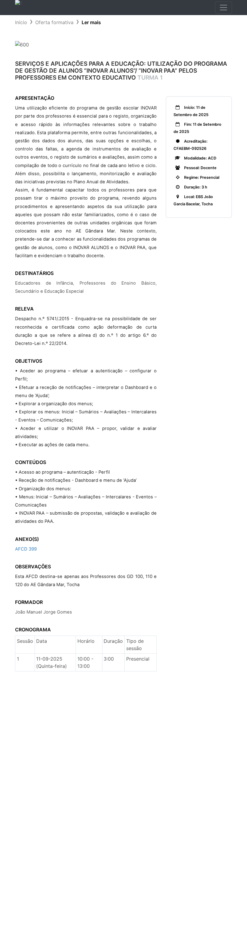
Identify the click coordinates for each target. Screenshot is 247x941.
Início (21, 22)
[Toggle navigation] (223, 8)
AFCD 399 (26, 549)
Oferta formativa (54, 22)
